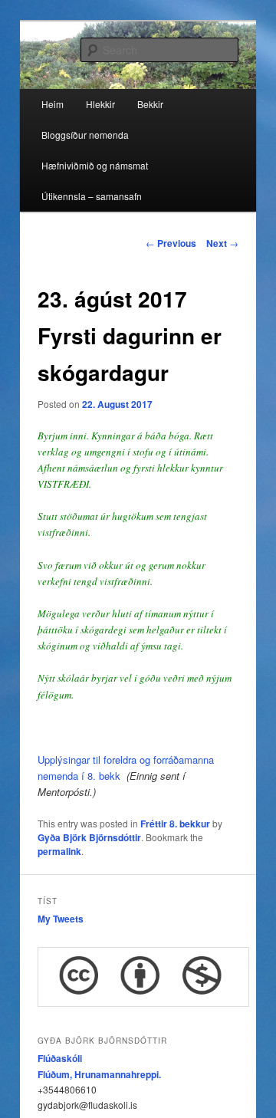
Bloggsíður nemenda (85, 134)
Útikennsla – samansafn (91, 195)
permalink (59, 851)
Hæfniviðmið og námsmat (94, 165)
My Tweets (61, 919)
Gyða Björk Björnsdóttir (89, 837)
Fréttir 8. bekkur (175, 823)
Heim (52, 103)
